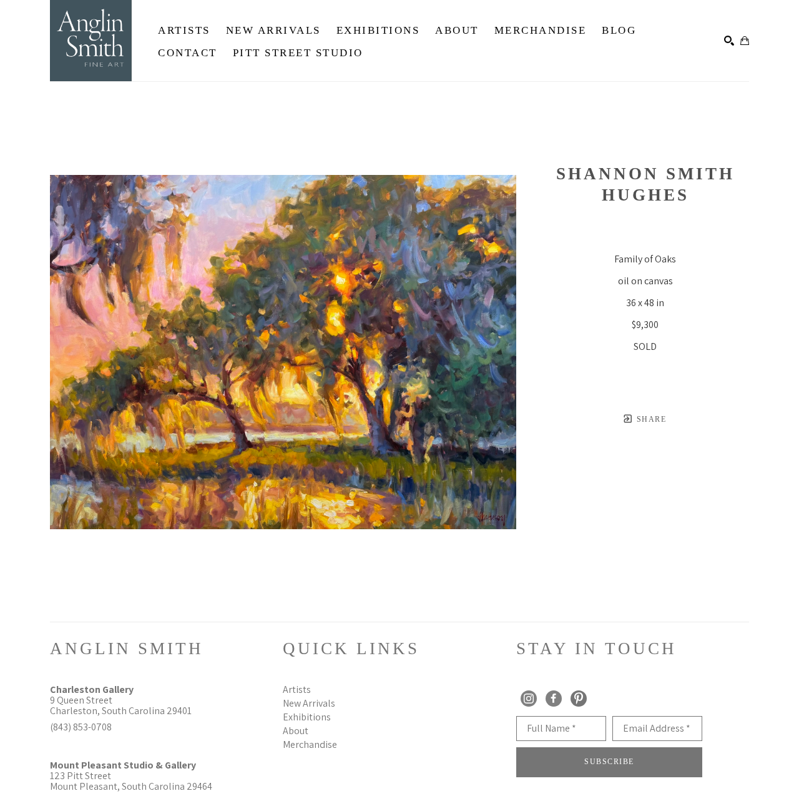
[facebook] (554, 698)
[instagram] (529, 698)
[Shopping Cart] (744, 41)
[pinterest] (579, 698)
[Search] (729, 41)
